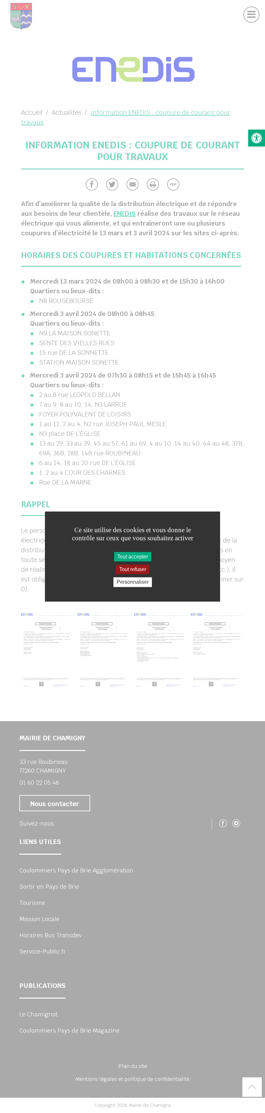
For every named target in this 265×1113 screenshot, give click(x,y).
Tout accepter (132, 556)
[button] (256, 138)
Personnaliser (133, 582)
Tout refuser (132, 569)
